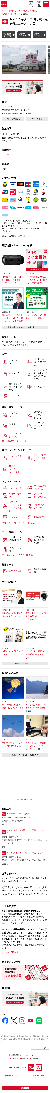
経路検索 (25, 1088)
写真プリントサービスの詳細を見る (18, 523)
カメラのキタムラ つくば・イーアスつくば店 (25, 853)
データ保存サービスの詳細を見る (17, 555)
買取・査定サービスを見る (14, 441)
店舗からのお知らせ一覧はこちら (25, 755)
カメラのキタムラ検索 (28, 11)
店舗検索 (30, 2)
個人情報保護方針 (16, 1055)
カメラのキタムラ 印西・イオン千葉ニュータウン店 (27, 831)
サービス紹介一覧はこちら (25, 663)
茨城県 (4, 14)
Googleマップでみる (25, 799)
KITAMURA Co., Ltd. (20, 1076)
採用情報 (25, 1058)
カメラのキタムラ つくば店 (18, 814)
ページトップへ (41, 1048)
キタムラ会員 (39, 2)
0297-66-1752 (8, 154)
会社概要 (15, 1058)
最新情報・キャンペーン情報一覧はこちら (25, 327)
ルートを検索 (37, 119)
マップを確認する (13, 119)
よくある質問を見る (11, 952)
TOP (4, 11)
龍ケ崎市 (14, 14)
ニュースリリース (33, 1055)
